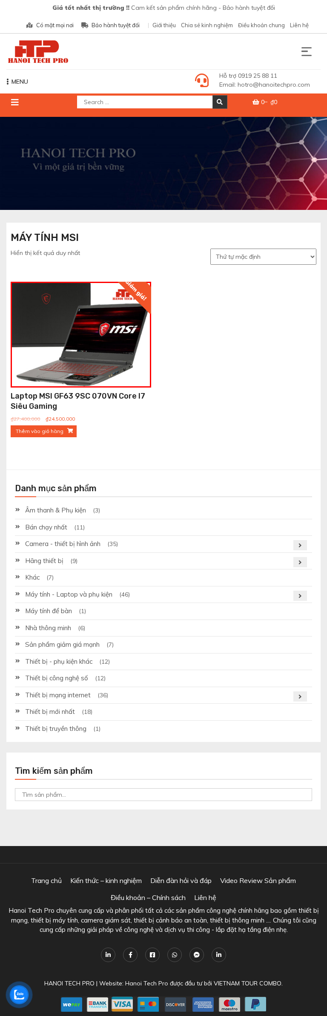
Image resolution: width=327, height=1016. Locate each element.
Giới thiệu (164, 25)
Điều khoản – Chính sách (148, 897)
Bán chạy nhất (46, 527)
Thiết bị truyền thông (55, 729)
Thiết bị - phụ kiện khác (58, 661)
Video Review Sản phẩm (258, 880)
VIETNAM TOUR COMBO (247, 983)
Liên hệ (299, 25)
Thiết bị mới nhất (50, 712)
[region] (163, 163)
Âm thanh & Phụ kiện (55, 510)
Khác (32, 577)
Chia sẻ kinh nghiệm (207, 25)
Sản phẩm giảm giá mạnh (62, 644)
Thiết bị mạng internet (58, 695)
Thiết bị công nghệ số (56, 678)
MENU (19, 81)
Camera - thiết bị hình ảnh (62, 544)
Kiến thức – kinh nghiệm (106, 880)
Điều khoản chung (261, 25)
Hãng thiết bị (44, 561)
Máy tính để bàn (48, 611)
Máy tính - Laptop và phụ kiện (68, 594)
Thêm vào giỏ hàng (39, 431)
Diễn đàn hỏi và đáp (181, 880)
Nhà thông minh (48, 628)
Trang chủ (46, 880)
